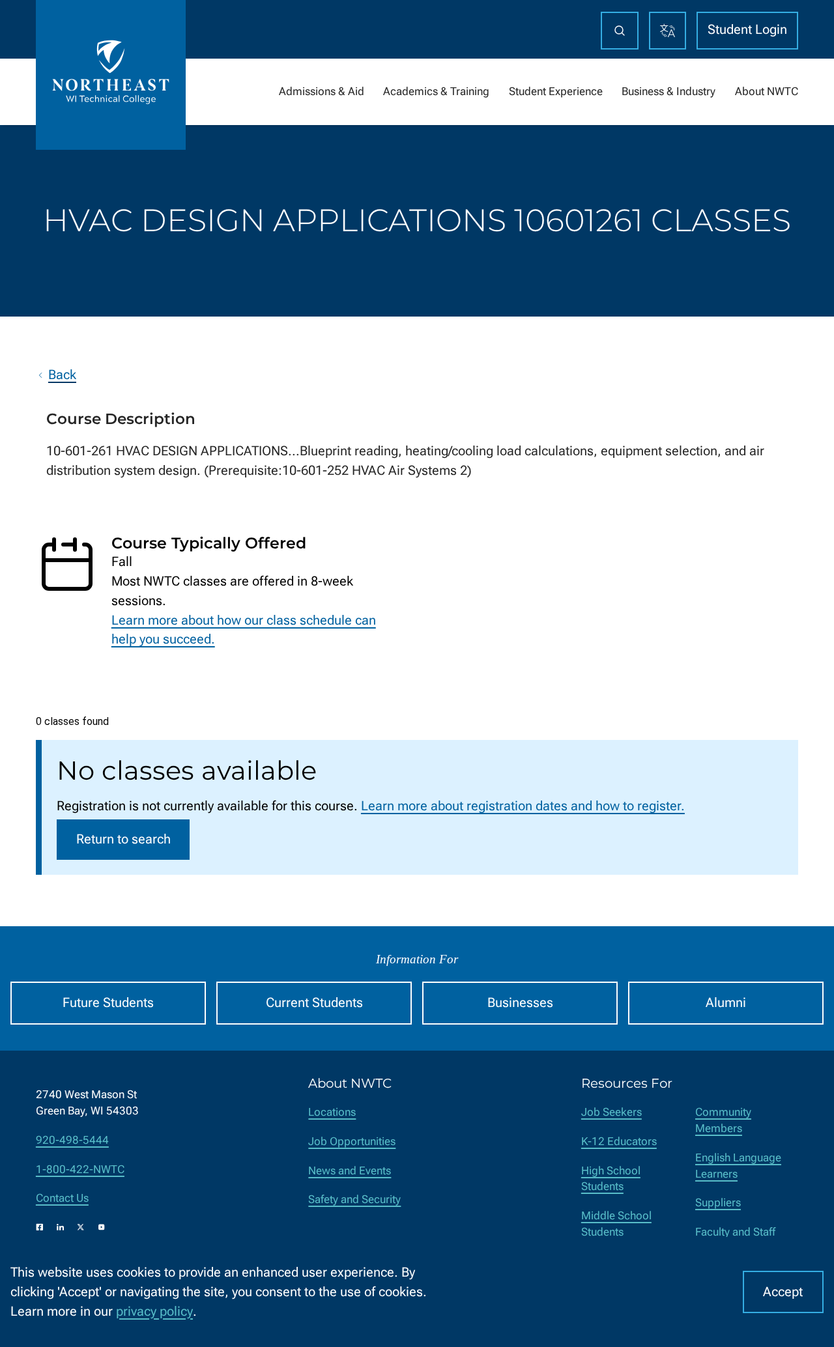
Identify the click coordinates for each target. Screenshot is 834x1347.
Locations (332, 1112)
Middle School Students (616, 1224)
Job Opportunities (351, 1141)
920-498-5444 (72, 1140)
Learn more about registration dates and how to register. (523, 806)
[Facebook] (40, 1227)
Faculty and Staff (735, 1232)
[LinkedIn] (61, 1227)
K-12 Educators (619, 1141)
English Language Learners (738, 1166)
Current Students (314, 1002)
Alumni (726, 1002)
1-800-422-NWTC (80, 1169)
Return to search (123, 839)
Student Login (747, 29)
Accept (783, 1291)
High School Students (610, 1179)
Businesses (520, 1002)
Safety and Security (354, 1199)
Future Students (108, 1002)
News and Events (349, 1171)
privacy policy (154, 1311)
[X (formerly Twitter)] (81, 1227)
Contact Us (62, 1198)
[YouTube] (102, 1227)
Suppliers (718, 1203)
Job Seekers (611, 1112)
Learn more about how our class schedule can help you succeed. (243, 630)
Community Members (723, 1120)
